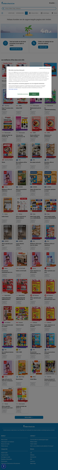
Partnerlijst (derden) (13, 89)
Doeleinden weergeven (23, 94)
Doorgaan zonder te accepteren (45, 68)
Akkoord (34, 94)
